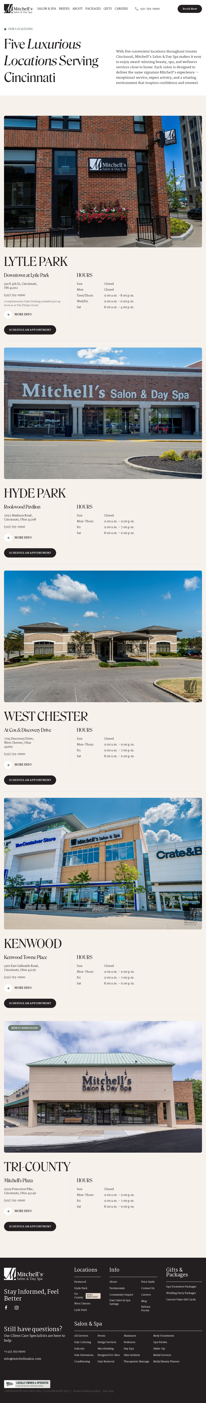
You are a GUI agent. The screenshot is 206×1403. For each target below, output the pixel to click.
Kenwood (80, 1282)
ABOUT (77, 8)
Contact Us (147, 1288)
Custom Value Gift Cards (181, 1300)
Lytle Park (80, 1310)
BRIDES (64, 8)
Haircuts (79, 1349)
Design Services (107, 1342)
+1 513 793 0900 (14, 1352)
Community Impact (121, 1295)
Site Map (108, 1391)
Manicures (130, 1336)
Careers (146, 1295)
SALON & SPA (46, 8)
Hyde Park (80, 1288)
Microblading (106, 1349)
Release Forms (145, 1309)
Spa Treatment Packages (181, 1287)
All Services (81, 1336)
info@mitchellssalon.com (22, 1359)
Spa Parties (160, 1342)
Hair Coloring (82, 1342)
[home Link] (18, 9)
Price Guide (148, 1282)
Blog (144, 1301)
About (113, 1282)
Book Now (190, 9)
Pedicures (129, 1342)
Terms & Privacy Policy (86, 1391)
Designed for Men (109, 1355)
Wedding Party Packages (181, 1293)
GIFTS (108, 8)
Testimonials (117, 1288)
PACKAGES (93, 8)
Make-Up (159, 1349)
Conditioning (82, 1362)
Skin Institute (132, 1355)
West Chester (82, 1304)
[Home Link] (36, 1274)
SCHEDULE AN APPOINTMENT (30, 330)
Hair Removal (106, 1362)
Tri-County (78, 1296)
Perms (101, 1336)
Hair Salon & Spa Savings (119, 1302)
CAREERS (121, 8)
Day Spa (129, 1349)
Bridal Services (162, 1355)
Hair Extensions (84, 1355)
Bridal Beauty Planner (166, 1362)
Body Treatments (163, 1336)
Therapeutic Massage (136, 1362)
